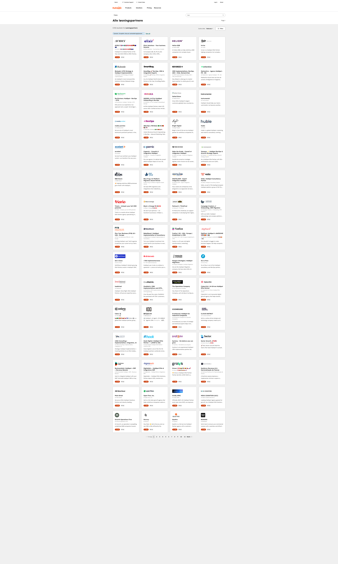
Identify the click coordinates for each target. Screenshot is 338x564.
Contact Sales (141, 2)
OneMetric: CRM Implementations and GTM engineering (153, 287)
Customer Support (128, 2)
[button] (223, 20)
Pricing (149, 8)
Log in (215, 2)
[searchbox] (205, 15)
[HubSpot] (117, 8)
